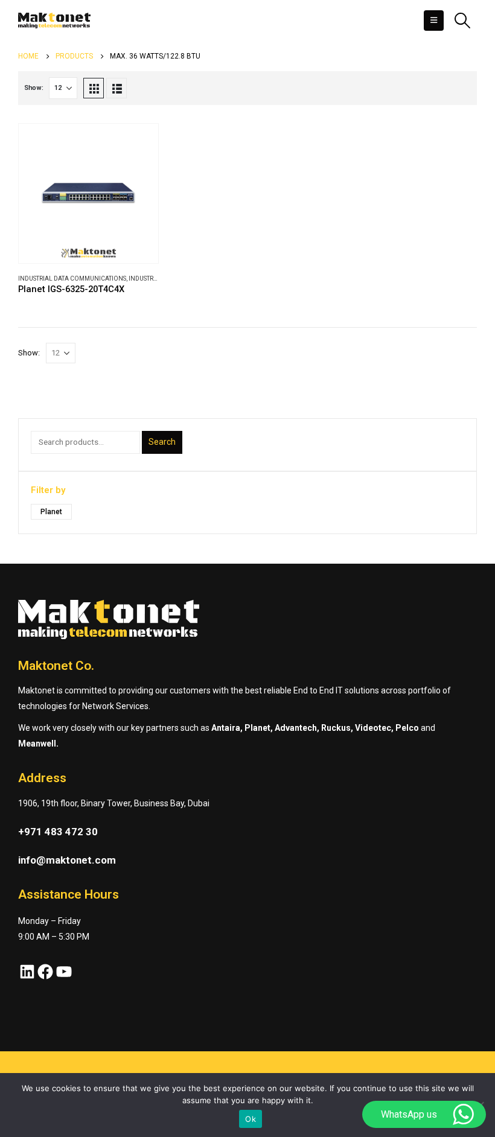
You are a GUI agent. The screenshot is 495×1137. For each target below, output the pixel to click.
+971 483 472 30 (58, 832)
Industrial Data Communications (72, 278)
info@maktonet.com (67, 860)
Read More (138, 143)
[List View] (116, 88)
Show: (33, 88)
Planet (51, 512)
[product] (88, 193)
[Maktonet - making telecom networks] (54, 20)
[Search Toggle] (462, 20)
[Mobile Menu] (434, 20)
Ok (250, 1119)
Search (162, 442)
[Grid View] (93, 88)
